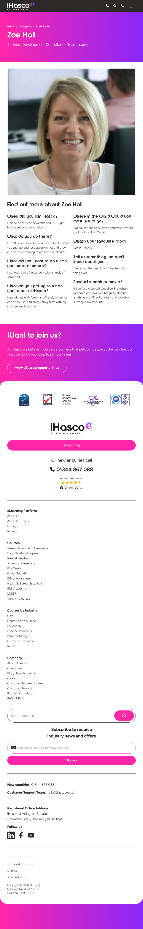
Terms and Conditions (20, 864)
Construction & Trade (21, 621)
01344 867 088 (74, 469)
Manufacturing (17, 636)
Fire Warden (15, 568)
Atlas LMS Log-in (18, 521)
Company (14, 658)
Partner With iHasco (20, 693)
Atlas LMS (13, 516)
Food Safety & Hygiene (23, 553)
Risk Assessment (18, 588)
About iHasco (16, 663)
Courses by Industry (22, 610)
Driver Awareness (19, 578)
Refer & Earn (15, 698)
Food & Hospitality (19, 631)
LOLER (11, 593)
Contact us (14, 668)
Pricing (12, 526)
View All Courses (18, 598)
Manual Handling (18, 558)
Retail (11, 646)
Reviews (12, 531)
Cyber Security (17, 573)
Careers (12, 678)
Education (14, 626)
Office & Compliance (21, 641)
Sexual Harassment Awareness (27, 548)
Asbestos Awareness (21, 563)
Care (10, 616)
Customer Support (19, 688)
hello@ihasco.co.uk (61, 792)
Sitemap (12, 870)
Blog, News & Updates (22, 673)
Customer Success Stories (25, 683)
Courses (13, 543)
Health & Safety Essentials (24, 583)
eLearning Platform (22, 511)
